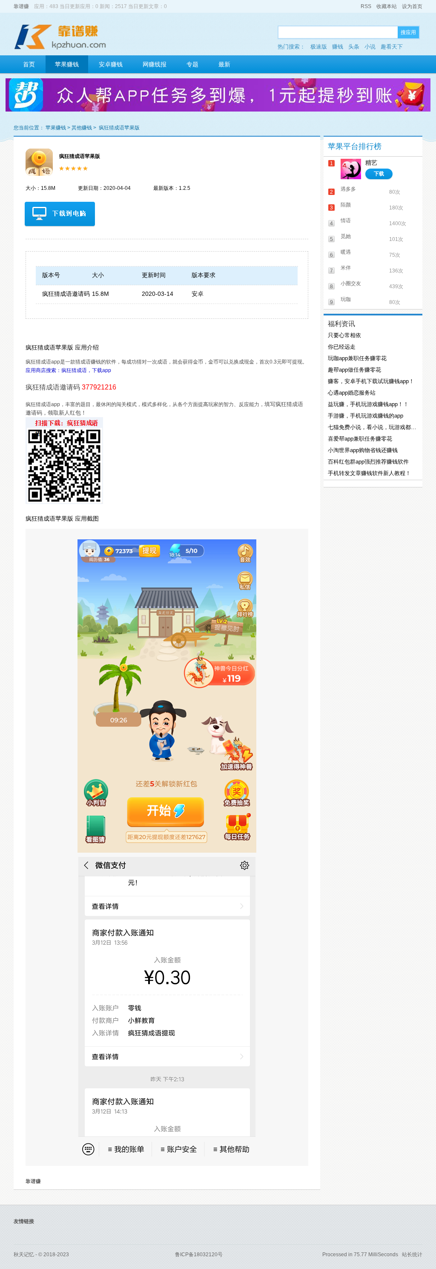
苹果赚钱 (67, 64)
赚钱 (337, 46)
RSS (366, 6)
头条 (353, 46)
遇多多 (348, 189)
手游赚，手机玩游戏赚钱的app (365, 415)
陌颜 (346, 205)
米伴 (346, 268)
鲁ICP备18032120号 (199, 1255)
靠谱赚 (21, 6)
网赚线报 (154, 64)
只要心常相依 (344, 335)
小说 (370, 46)
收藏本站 (386, 6)
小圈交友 (351, 283)
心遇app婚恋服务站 (352, 393)
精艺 (371, 162)
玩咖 (346, 299)
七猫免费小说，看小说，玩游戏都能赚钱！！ (372, 427)
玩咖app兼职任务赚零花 (357, 358)
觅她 (346, 236)
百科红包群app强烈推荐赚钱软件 (368, 461)
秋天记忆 (24, 1255)
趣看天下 (392, 46)
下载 (379, 174)
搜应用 (408, 32)
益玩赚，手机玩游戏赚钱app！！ (368, 404)
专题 (192, 64)
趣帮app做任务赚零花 (354, 370)
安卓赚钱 (111, 64)
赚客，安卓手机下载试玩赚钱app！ (371, 381)
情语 (346, 220)
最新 (224, 64)
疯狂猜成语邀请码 (66, 293)
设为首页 (412, 6)
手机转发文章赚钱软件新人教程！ (369, 473)
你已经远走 (342, 347)
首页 (29, 64)
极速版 (318, 46)
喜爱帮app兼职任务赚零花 (360, 438)
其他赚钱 (82, 128)
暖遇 (346, 252)
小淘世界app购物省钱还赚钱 (363, 450)
